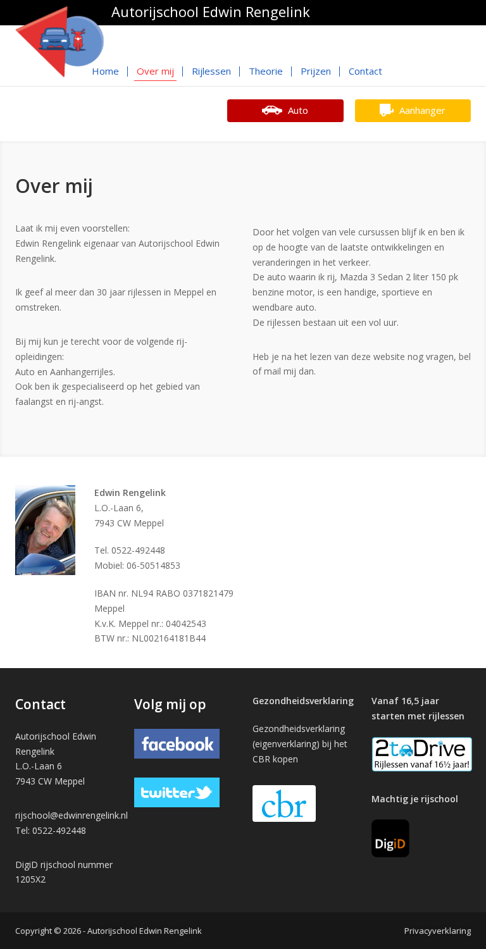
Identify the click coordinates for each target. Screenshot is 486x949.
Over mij (155, 71)
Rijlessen (211, 71)
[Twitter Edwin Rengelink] (177, 791)
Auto (296, 110)
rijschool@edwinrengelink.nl (71, 815)
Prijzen (316, 71)
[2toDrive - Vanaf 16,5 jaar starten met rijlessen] (422, 753)
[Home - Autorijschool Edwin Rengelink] (59, 41)
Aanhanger (421, 110)
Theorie (266, 71)
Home (105, 71)
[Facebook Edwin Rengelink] (177, 742)
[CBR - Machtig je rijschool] (390, 837)
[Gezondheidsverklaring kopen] (284, 803)
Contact (365, 71)
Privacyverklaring (437, 930)
